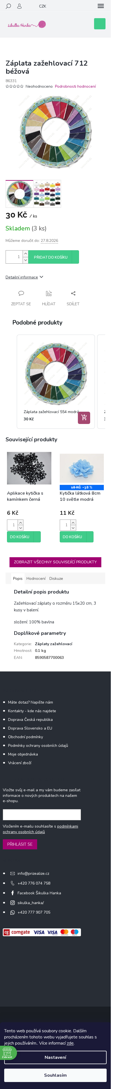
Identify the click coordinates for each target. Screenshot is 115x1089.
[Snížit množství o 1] (25, 260)
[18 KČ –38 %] (82, 468)
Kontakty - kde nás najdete (32, 711)
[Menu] (100, 6)
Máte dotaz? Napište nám (30, 702)
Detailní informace (22, 277)
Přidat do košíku (51, 257)
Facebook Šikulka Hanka (39, 893)
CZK (42, 6)
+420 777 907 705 (34, 912)
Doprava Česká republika (30, 719)
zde (70, 1043)
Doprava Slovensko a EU (30, 728)
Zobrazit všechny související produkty (55, 562)
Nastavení (55, 1057)
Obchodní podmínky (25, 737)
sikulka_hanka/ (31, 902)
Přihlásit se (20, 844)
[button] (11, 381)
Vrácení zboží (19, 763)
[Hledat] (8, 6)
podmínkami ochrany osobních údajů (40, 829)
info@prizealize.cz (33, 873)
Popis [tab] (18, 578)
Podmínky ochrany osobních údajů (38, 745)
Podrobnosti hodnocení (75, 86)
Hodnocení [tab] (36, 578)
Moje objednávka (23, 754)
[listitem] (56, 382)
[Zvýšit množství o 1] (25, 254)
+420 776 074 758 (34, 883)
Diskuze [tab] (56, 578)
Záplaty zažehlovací (53, 644)
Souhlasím (55, 1075)
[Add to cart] (84, 418)
